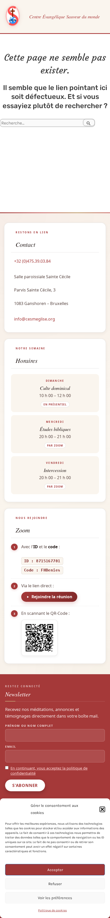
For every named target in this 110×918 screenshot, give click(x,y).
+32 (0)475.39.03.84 (32, 261)
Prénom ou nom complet (29, 726)
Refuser (55, 884)
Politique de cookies (52, 910)
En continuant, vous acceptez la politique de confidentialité (48, 771)
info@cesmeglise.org (34, 319)
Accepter (55, 870)
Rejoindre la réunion (51, 597)
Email (10, 746)
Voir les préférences (55, 898)
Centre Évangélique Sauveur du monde (64, 16)
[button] (102, 809)
